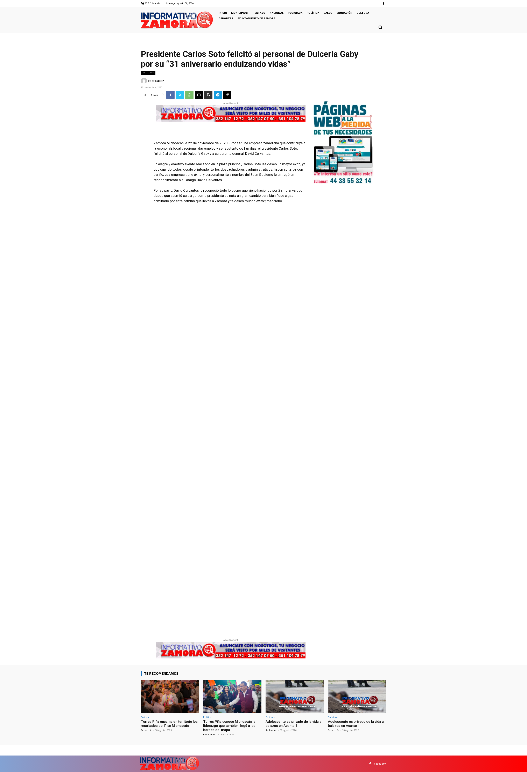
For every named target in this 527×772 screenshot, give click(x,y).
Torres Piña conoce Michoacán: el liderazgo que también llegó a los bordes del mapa (229, 725)
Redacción (158, 80)
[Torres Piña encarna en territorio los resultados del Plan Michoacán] (170, 696)
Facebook (380, 763)
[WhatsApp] (189, 95)
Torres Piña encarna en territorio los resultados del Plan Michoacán (169, 723)
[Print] (208, 95)
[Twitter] (180, 95)
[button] (380, 27)
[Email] (199, 95)
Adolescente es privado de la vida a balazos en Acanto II (293, 723)
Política (145, 717)
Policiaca (270, 717)
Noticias (148, 72)
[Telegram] (218, 95)
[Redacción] (144, 81)
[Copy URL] (227, 95)
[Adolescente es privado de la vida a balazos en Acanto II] (295, 696)
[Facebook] (383, 3)
